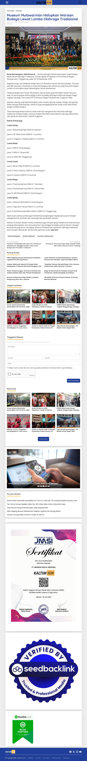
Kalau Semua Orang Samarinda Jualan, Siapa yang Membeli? (33, 483)
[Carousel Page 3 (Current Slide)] (43, 486)
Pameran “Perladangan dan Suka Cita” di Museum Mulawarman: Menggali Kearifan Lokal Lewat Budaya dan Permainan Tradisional (24, 245)
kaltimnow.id (21, 758)
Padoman (66, 758)
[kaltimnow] (44, 2)
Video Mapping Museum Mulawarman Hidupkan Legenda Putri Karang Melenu (23, 258)
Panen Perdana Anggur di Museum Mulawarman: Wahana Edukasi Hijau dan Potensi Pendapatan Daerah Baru (24, 272)
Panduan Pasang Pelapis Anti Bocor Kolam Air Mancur (25, 515)
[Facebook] (70, 751)
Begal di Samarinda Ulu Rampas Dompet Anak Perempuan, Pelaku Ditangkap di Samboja (60, 272)
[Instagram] (77, 751)
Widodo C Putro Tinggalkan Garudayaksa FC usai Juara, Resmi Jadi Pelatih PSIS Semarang (17, 327)
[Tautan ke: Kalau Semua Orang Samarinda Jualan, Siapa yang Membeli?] (43, 468)
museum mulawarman (45, 236)
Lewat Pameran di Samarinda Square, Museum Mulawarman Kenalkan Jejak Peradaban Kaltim (61, 258)
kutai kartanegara (14, 236)
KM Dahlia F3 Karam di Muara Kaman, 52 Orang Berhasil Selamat (61, 278)
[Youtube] (80, 751)
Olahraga (9, 24)
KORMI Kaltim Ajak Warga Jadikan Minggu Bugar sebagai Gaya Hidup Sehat (68, 306)
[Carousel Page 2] (41, 486)
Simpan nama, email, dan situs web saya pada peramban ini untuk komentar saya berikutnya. (41, 368)
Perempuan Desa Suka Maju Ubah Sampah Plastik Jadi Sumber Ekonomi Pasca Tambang (63, 244)
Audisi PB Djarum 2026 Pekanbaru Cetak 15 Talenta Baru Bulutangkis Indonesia (42, 306)
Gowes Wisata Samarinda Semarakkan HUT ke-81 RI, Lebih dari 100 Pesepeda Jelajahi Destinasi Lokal (18, 306)
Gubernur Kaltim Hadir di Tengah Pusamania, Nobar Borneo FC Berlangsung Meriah (43, 327)
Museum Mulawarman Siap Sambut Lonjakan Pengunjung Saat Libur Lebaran (23, 278)
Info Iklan (46, 758)
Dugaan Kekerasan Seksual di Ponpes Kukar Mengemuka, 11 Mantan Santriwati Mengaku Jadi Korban (24, 265)
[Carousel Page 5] (49, 486)
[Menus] (7, 2)
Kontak (38, 758)
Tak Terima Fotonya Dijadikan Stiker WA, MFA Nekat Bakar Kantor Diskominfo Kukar (36, 504)
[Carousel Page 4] (46, 486)
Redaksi (30, 758)
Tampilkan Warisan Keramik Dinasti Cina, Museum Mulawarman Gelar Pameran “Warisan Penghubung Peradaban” (61, 265)
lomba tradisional (29, 236)
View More (43, 439)
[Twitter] (73, 751)
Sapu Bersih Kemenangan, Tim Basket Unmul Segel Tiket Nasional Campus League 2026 (68, 327)
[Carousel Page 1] (38, 486)
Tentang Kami (56, 758)
